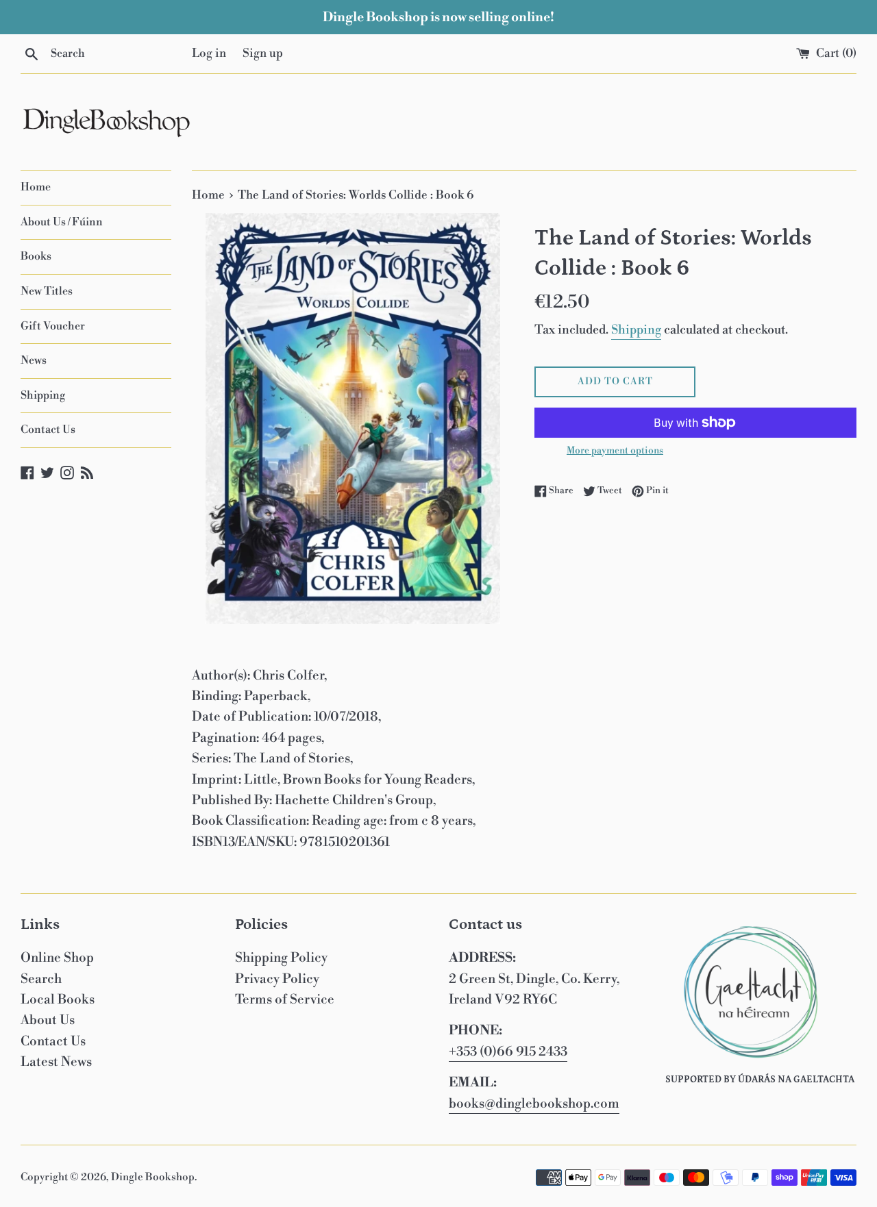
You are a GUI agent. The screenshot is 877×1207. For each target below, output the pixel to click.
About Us (48, 1020)
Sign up (263, 53)
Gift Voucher (53, 326)
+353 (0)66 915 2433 (508, 1051)
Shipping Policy (281, 957)
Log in (209, 53)
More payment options (615, 451)
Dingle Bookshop (153, 1177)
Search (41, 979)
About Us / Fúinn (62, 222)
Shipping (43, 395)
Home (36, 187)
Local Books (58, 999)
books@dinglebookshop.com (534, 1103)
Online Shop (57, 957)
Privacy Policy (277, 979)
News (34, 360)
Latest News (56, 1062)
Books (36, 256)
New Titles (47, 291)
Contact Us (48, 429)
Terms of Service (284, 999)
